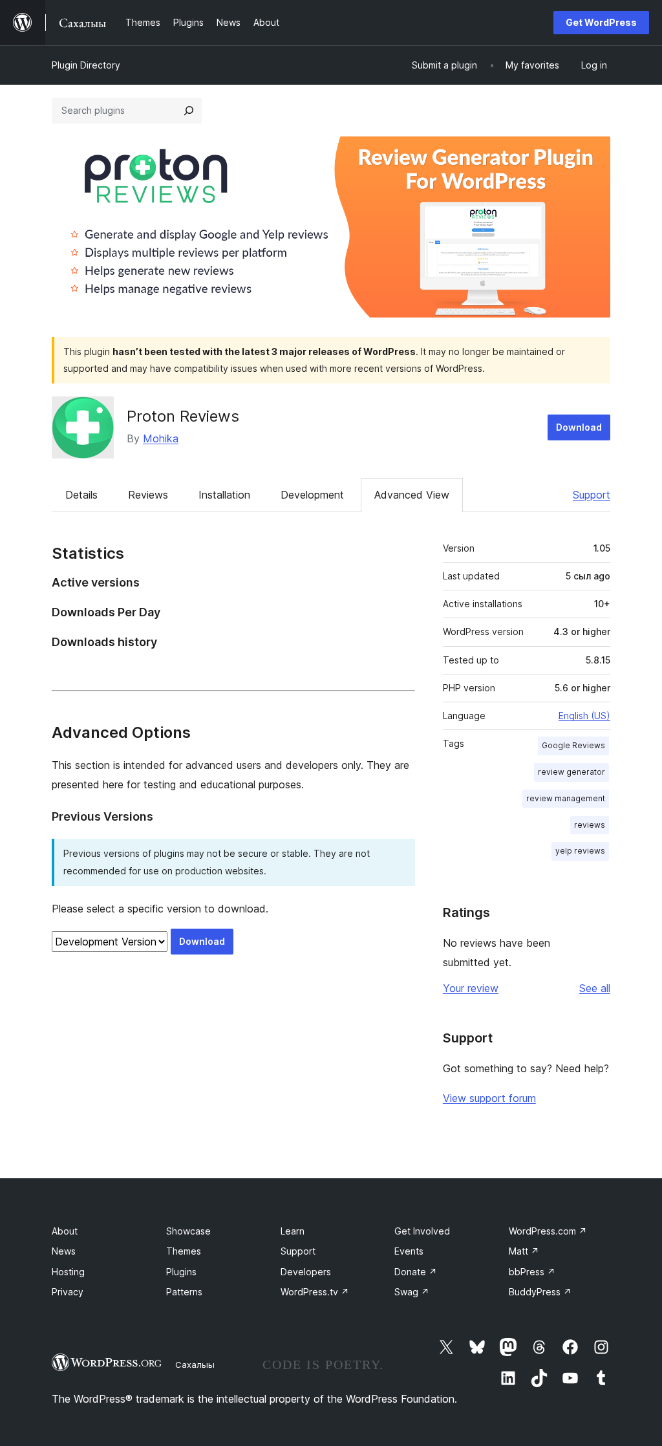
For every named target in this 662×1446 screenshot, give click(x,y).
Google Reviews (573, 745)
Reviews (148, 494)
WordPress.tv (315, 1291)
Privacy (67, 1291)
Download (579, 427)
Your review (470, 988)
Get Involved (422, 1230)
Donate (415, 1271)
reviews (589, 825)
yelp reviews (580, 851)
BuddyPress (540, 1291)
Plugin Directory (86, 64)
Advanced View (411, 494)
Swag (411, 1291)
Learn (292, 1230)
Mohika (160, 438)
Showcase (188, 1230)
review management (565, 798)
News (64, 1251)
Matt (524, 1251)
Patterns (184, 1291)
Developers (306, 1271)
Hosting (68, 1271)
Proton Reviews (183, 416)
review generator (571, 772)
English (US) (584, 715)
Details (81, 494)
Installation (224, 494)
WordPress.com (548, 1230)
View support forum (489, 1098)
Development (312, 494)
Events (408, 1251)
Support (591, 494)
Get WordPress (601, 22)
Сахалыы (195, 1364)
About (65, 1230)
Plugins (181, 1271)
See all (594, 988)
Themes (183, 1251)
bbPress (532, 1271)
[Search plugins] (189, 111)
